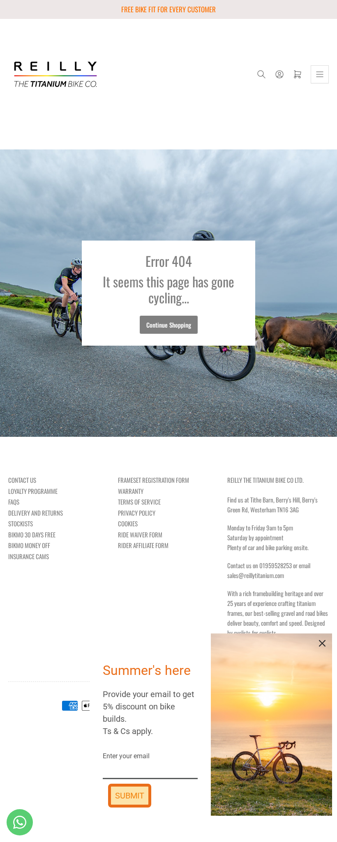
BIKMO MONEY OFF (29, 545)
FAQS (13, 501)
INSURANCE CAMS (28, 556)
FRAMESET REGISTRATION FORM (153, 479)
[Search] (261, 74)
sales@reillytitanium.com (255, 575)
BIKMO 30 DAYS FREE (31, 534)
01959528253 (275, 565)
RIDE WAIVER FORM (140, 534)
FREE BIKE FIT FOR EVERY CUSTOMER (168, 9)
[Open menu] (320, 74)
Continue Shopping (168, 324)
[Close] (322, 643)
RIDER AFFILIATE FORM (143, 545)
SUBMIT (129, 796)
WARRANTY (130, 491)
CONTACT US (22, 479)
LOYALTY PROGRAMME (33, 491)
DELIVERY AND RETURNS (35, 512)
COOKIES (128, 523)
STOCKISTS (20, 523)
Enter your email (126, 756)
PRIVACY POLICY (136, 512)
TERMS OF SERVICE (139, 501)
